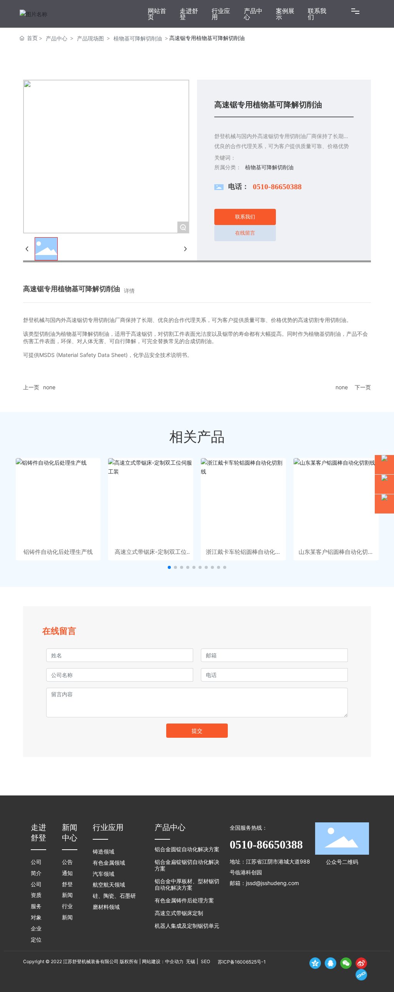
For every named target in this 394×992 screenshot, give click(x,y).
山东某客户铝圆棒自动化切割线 (336, 552)
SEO (205, 961)
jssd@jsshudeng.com (272, 883)
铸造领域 (103, 852)
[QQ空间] (315, 963)
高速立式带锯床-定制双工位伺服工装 (151, 552)
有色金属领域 (109, 863)
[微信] (346, 963)
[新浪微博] (361, 963)
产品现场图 (90, 38)
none (49, 387)
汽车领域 (103, 874)
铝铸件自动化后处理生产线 (58, 552)
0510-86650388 (277, 186)
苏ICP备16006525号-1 (242, 962)
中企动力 (174, 961)
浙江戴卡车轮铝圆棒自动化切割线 (243, 552)
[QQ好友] (330, 963)
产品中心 (56, 38)
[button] (169, 567)
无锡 (190, 961)
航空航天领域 (109, 885)
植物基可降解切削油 (138, 38)
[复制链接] (361, 974)
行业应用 (108, 827)
